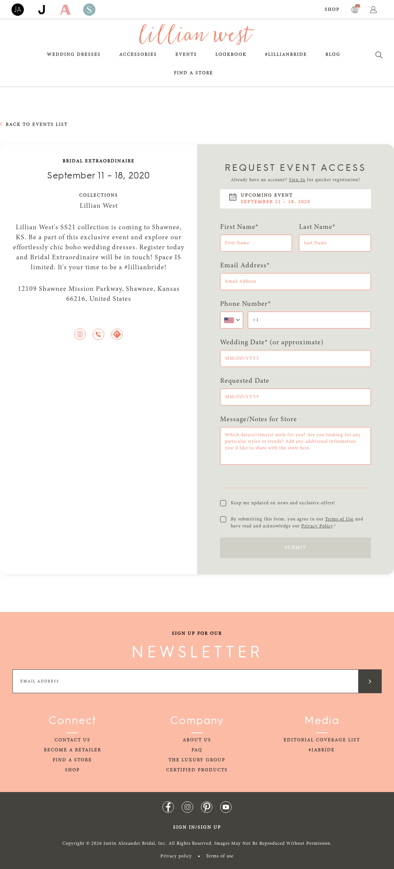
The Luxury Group (197, 760)
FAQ (197, 750)
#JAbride (322, 750)
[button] (231, 320)
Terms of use (220, 856)
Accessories (138, 54)
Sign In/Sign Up (197, 827)
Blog (333, 54)
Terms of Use (339, 519)
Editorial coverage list (322, 740)
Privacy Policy (317, 526)
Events (186, 54)
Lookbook (231, 54)
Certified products (197, 770)
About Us (197, 740)
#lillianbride (286, 54)
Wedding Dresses (74, 54)
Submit (295, 547)
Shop (332, 9)
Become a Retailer (72, 750)
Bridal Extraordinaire (99, 161)
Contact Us (72, 740)
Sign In (297, 180)
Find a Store (193, 73)
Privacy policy (176, 856)
